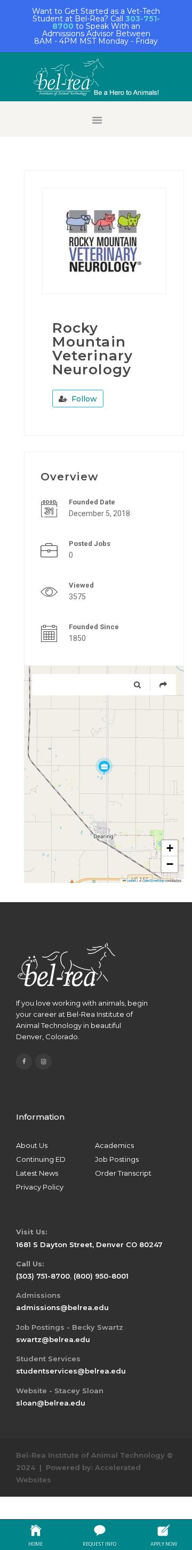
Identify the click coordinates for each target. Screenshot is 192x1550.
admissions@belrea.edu (62, 1307)
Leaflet (131, 880)
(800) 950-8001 (101, 1276)
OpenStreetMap (153, 880)
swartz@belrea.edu (53, 1339)
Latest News (37, 1173)
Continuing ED (41, 1159)
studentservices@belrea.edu (71, 1371)
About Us (31, 1145)
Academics (114, 1145)
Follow (83, 399)
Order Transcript (123, 1173)
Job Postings (117, 1159)
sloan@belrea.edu (50, 1403)
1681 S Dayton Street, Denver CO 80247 (89, 1244)
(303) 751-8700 (43, 1276)
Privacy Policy (39, 1187)
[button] (104, 766)
